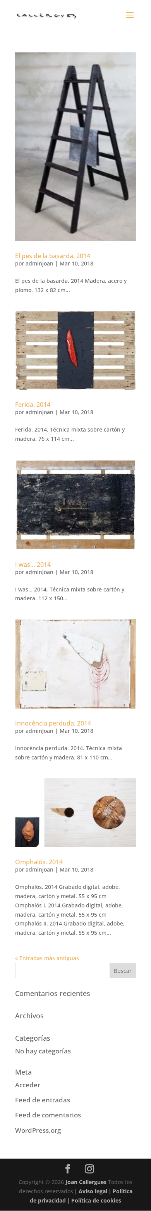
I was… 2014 (33, 564)
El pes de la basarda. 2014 (52, 256)
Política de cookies (96, 1200)
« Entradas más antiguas (47, 958)
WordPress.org (38, 1130)
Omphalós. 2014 (39, 862)
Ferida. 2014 (32, 404)
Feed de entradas (42, 1099)
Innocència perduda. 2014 (53, 723)
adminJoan (39, 263)
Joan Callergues (85, 1182)
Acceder (27, 1084)
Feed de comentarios (48, 1114)
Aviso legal (93, 1191)
